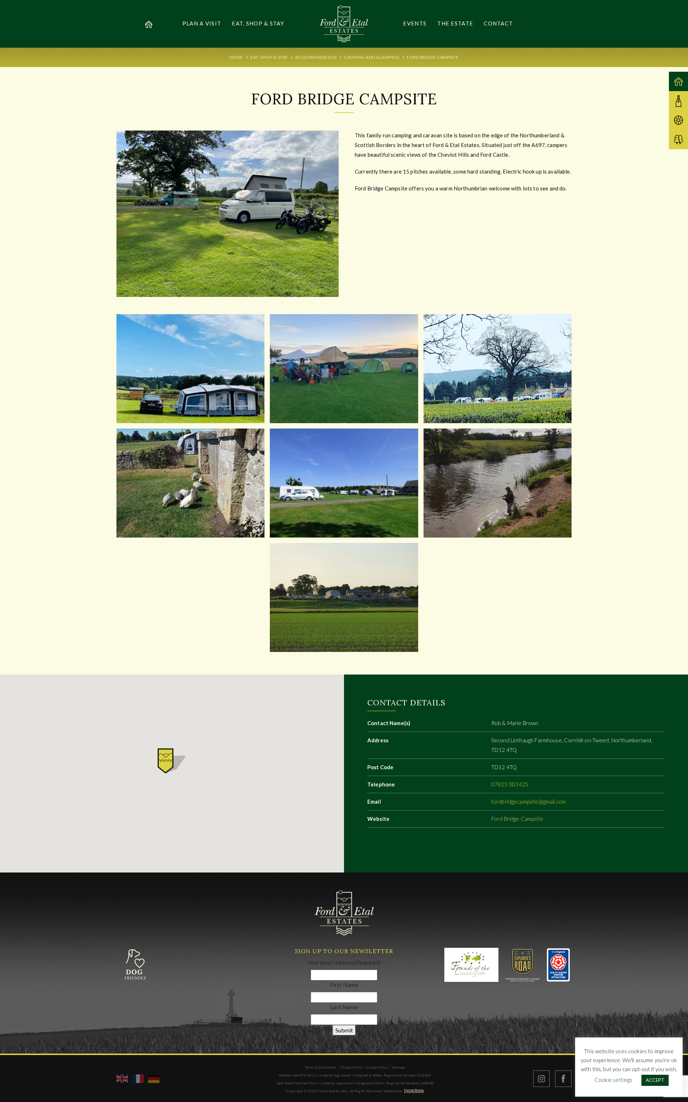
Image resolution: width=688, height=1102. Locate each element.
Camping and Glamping (372, 57)
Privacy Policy (351, 1067)
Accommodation (316, 57)
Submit (344, 1030)
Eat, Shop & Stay (258, 23)
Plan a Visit (201, 23)
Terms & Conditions (320, 1067)
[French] (138, 1078)
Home (236, 57)
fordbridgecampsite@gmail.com (528, 801)
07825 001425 (510, 784)
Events (414, 23)
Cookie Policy (377, 1067)
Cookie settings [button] (613, 1080)
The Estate (455, 23)
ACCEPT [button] (655, 1080)
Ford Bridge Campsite (517, 818)
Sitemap (398, 1067)
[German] (154, 1078)
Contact (498, 23)
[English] (122, 1078)
